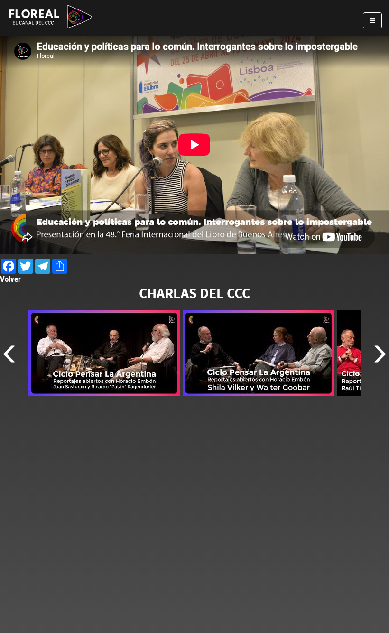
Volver (10, 279)
